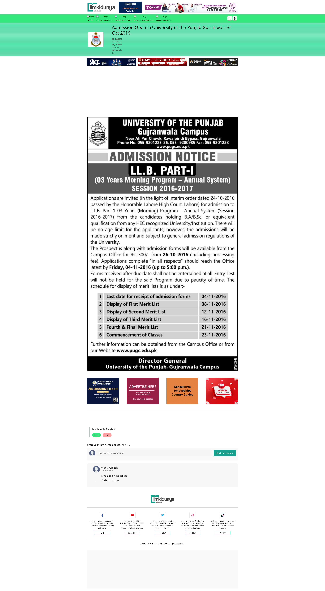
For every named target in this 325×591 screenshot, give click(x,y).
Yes (96, 435)
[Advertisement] (162, 85)
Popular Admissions (163, 20)
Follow (163, 533)
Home (90, 20)
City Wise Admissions (104, 20)
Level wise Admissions (123, 20)
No (107, 435)
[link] (130, 7)
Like (102, 533)
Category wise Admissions (144, 20)
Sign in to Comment (225, 453)
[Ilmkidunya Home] (101, 7)
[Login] (234, 18)
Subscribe (132, 533)
